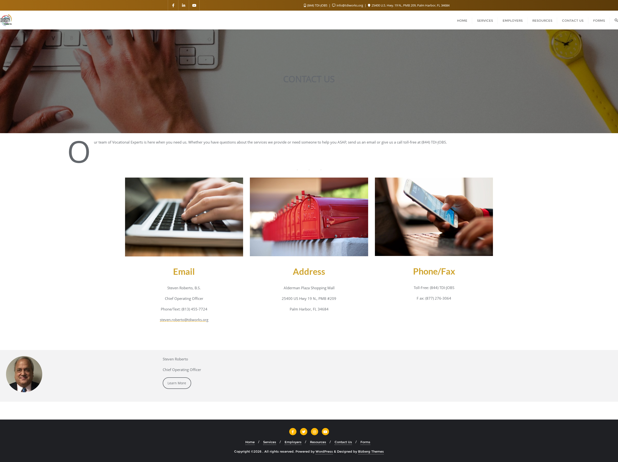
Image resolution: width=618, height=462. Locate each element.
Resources (318, 442)
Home (250, 442)
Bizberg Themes (371, 451)
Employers (293, 442)
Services (269, 442)
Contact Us (343, 442)
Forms (365, 442)
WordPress (324, 451)
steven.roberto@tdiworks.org (184, 319)
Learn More (177, 383)
